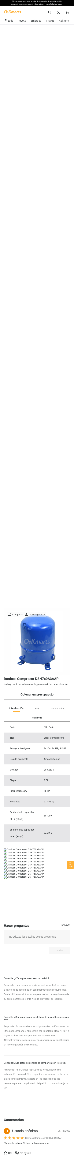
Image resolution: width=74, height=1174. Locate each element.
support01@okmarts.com (36, 4)
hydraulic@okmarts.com (54, 4)
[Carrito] (67, 12)
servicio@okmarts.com (19, 4)
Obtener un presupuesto (37, 694)
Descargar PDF (37, 614)
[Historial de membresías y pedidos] (59, 12)
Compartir (17, 614)
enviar (60, 950)
